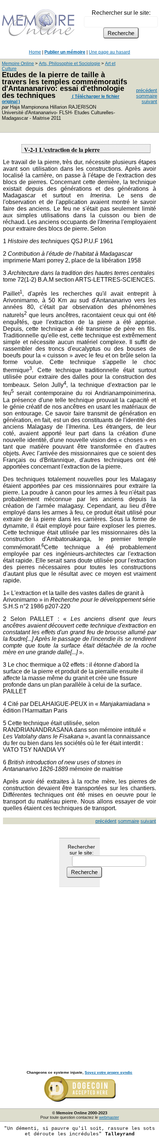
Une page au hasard (109, 52)
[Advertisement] (79, 970)
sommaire (146, 96)
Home (35, 52)
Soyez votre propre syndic (108, 1072)
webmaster (109, 1117)
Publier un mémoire (64, 52)
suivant (149, 101)
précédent (146, 90)
